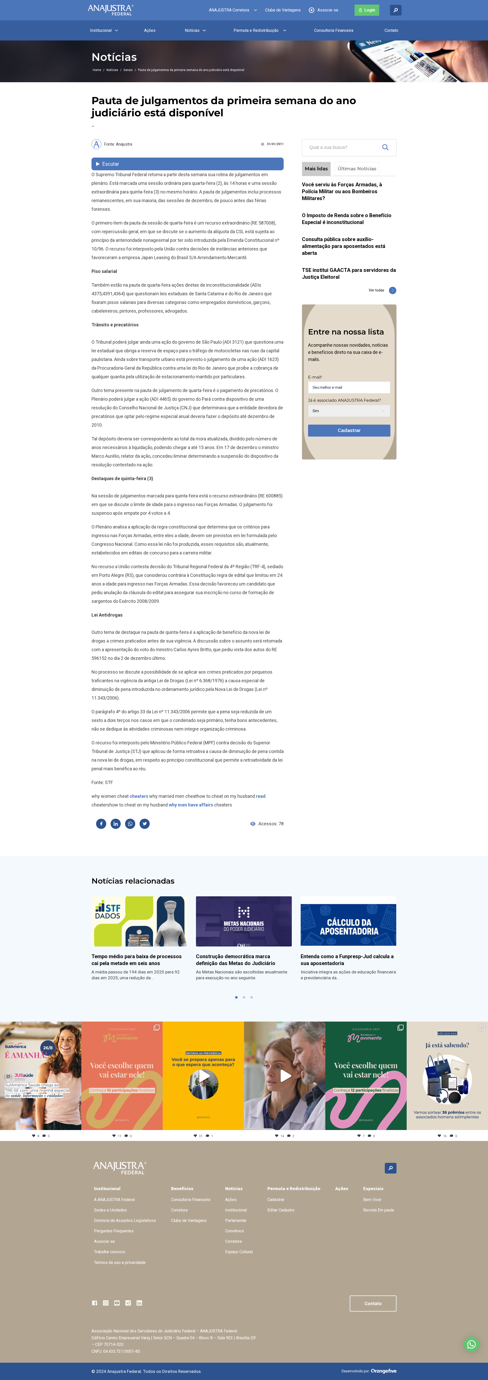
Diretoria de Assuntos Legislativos (125, 1220)
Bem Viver (372, 1199)
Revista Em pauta (378, 1210)
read (261, 796)
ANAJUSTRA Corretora (229, 10)
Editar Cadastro (281, 1210)
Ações (150, 30)
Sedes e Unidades (110, 1210)
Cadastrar (349, 430)
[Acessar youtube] (117, 1303)
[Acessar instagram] (106, 1303)
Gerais (128, 70)
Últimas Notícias (357, 169)
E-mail (315, 377)
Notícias (192, 30)
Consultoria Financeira (333, 30)
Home (97, 70)
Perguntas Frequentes (114, 1231)
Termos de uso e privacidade (120, 1262)
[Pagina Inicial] (110, 10)
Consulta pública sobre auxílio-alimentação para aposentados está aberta (343, 246)
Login (369, 10)
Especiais (373, 1188)
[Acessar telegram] (128, 1303)
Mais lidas (316, 169)
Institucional (101, 30)
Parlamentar (236, 1220)
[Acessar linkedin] (139, 1303)
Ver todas (376, 290)
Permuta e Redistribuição (256, 30)
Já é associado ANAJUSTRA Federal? (344, 400)
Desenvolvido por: (356, 1371)
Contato (391, 30)
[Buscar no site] (396, 10)
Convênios (234, 1231)
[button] (236, 997)
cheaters (139, 796)
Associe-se (327, 10)
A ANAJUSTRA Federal (114, 1199)
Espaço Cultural (239, 1251)
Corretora (179, 1210)
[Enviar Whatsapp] (130, 824)
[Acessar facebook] (95, 1303)
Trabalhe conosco (109, 1251)
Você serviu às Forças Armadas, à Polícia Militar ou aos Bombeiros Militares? (342, 191)
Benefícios (182, 1188)
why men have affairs (191, 804)
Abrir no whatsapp (471, 1344)
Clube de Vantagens (283, 10)
